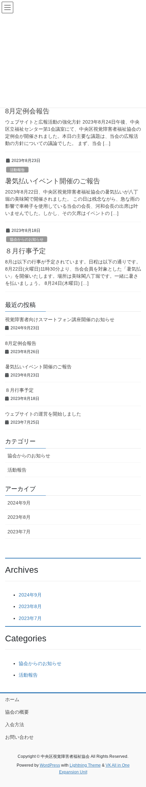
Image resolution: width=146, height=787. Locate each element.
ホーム (12, 699)
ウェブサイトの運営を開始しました (43, 414)
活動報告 (17, 170)
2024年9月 (19, 503)
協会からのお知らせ (26, 239)
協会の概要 (17, 712)
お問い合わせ (19, 737)
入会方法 (14, 724)
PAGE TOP (135, 757)
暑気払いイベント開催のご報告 (52, 181)
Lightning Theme (85, 765)
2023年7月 (19, 531)
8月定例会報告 (27, 111)
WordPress (50, 765)
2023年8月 (19, 517)
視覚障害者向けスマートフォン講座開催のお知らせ (59, 319)
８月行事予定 (25, 251)
